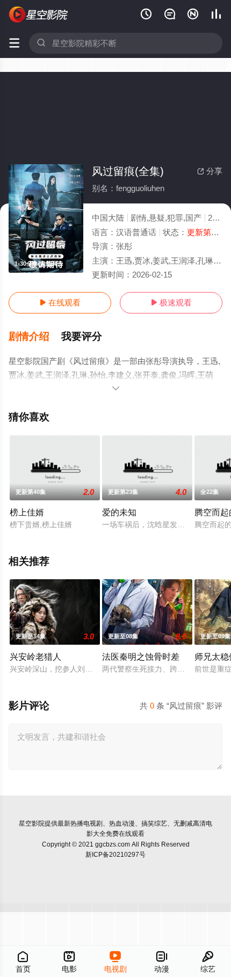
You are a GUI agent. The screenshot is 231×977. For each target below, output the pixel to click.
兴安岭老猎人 (35, 656)
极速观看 (171, 302)
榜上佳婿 (27, 512)
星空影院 (32, 823)
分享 (209, 171)
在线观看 (60, 302)
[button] (35, 336)
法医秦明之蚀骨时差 (140, 656)
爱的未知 (119, 512)
